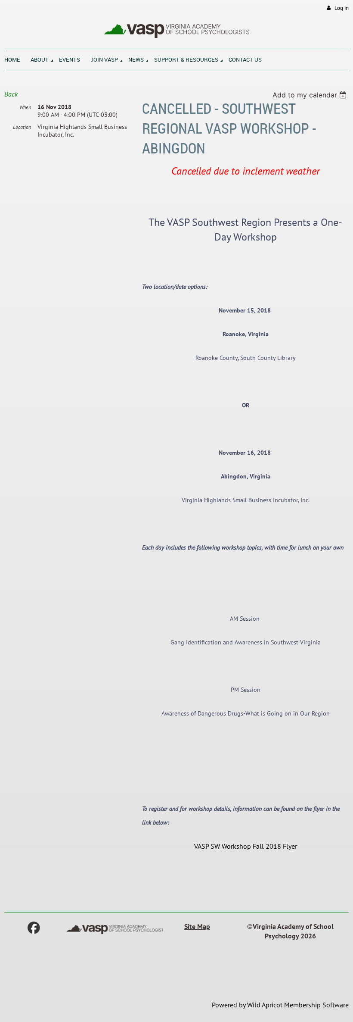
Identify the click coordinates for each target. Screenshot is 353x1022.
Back (11, 94)
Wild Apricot (264, 1004)
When (25, 107)
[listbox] (310, 95)
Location (22, 127)
